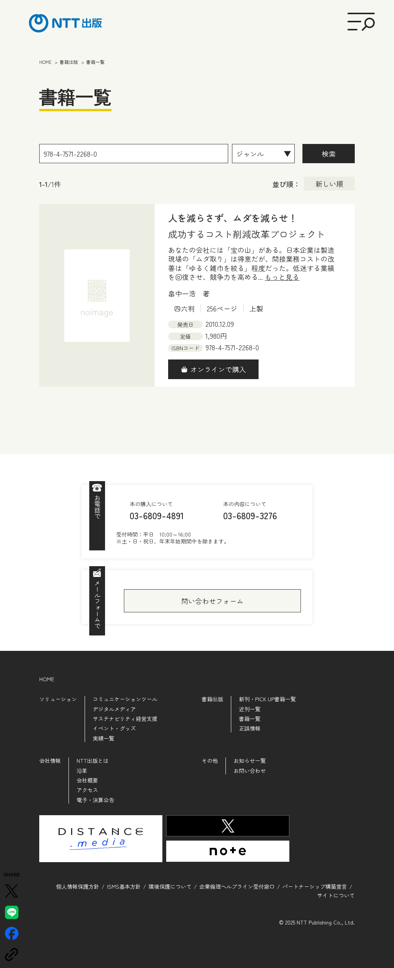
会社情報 (50, 760)
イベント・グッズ (114, 728)
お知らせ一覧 (250, 760)
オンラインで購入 (218, 369)
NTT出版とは (93, 760)
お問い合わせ (250, 770)
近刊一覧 (249, 709)
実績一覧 (103, 738)
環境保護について (170, 886)
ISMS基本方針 (124, 886)
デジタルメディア (114, 709)
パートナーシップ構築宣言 (314, 886)
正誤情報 (249, 728)
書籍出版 (212, 698)
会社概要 (87, 780)
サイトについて (336, 895)
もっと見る (282, 277)
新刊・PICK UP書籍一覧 (267, 698)
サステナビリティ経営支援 (125, 718)
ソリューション (58, 698)
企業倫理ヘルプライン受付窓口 (237, 886)
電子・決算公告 (95, 799)
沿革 (82, 770)
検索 (329, 154)
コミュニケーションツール (125, 698)
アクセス (87, 789)
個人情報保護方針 (77, 886)
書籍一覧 (249, 718)
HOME (46, 679)
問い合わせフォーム (212, 601)
